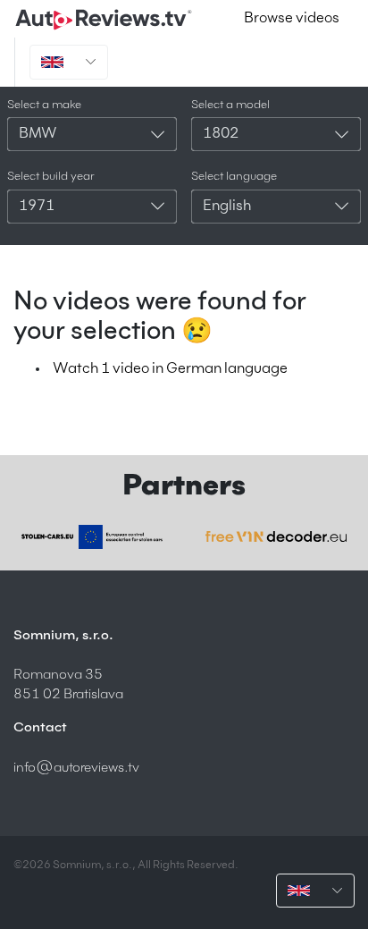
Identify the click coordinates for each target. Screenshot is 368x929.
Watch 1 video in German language (170, 369)
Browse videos (291, 19)
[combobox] (92, 134)
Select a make (44, 105)
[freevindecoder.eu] (276, 536)
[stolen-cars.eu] (92, 537)
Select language (234, 176)
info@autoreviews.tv (76, 767)
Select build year (51, 176)
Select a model (230, 105)
